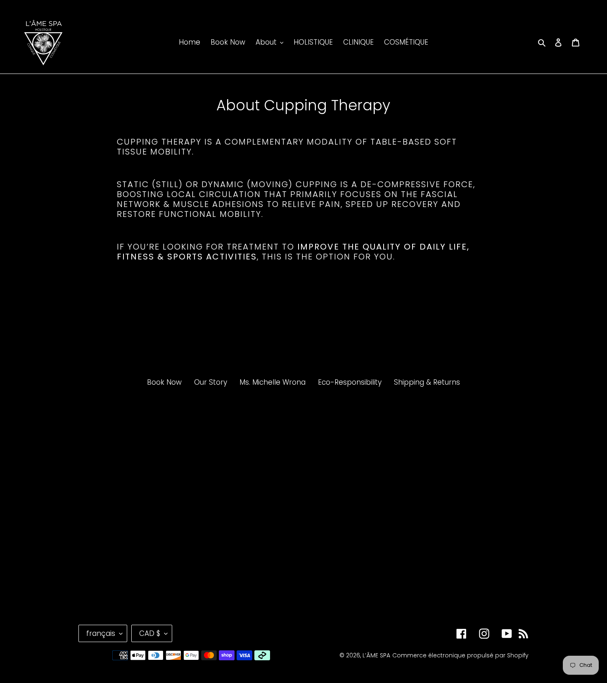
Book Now (164, 382)
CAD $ (149, 633)
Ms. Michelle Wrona (272, 382)
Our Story (210, 382)
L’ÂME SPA (376, 655)
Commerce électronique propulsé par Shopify (460, 655)
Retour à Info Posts (310, 316)
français (100, 633)
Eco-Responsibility (350, 382)
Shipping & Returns (427, 382)
